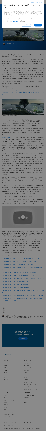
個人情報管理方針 (16, 21)
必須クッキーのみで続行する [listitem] (36, 2)
